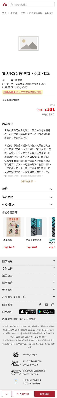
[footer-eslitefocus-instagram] (53, 304)
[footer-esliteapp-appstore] (28, 311)
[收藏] (7, 394)
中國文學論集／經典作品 (41, 13)
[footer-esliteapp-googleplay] (46, 311)
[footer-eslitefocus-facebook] (40, 304)
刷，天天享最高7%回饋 (22, 92)
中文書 (14, 13)
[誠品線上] (4, 4)
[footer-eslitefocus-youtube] (46, 304)
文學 (23, 13)
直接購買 (44, 394)
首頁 (4, 13)
